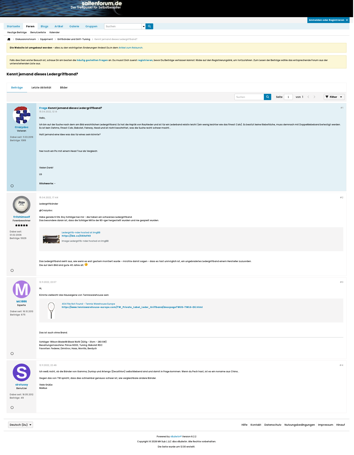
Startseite (13, 26)
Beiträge (17, 87)
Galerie (74, 26)
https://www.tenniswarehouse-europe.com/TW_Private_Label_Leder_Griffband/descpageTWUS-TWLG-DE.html (132, 307)
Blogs (44, 26)
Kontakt (256, 425)
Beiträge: (15, 140)
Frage (43, 108)
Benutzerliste (38, 32)
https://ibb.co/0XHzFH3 (76, 235)
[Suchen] (149, 26)
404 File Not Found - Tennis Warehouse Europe (88, 303)
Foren (30, 26)
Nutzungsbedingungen (299, 425)
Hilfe (244, 425)
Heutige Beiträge (17, 32)
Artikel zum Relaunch (131, 47)
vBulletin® (176, 436)
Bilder (64, 87)
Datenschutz (272, 425)
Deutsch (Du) (19, 425)
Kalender (55, 32)
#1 (341, 107)
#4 (341, 365)
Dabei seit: (16, 137)
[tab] (17, 88)
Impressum (325, 425)
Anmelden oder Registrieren (326, 20)
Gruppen (91, 26)
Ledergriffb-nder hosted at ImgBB (81, 232)
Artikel (59, 26)
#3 (341, 282)
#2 (341, 197)
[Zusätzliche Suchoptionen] (144, 26)
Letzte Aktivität (41, 87)
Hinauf (340, 425)
